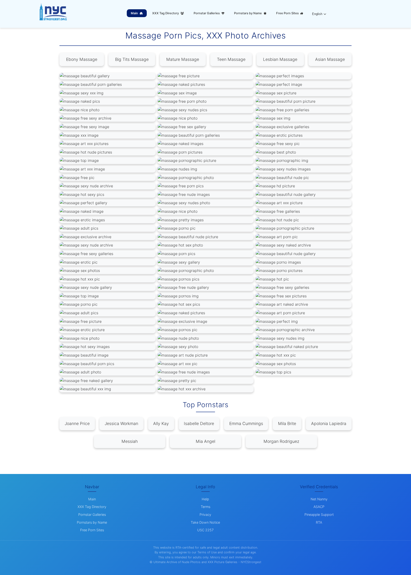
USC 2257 (205, 530)
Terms (205, 507)
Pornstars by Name (248, 13)
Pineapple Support (319, 514)
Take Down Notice (205, 522)
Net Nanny (319, 499)
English (317, 14)
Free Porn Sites (287, 13)
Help (205, 499)
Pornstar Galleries (207, 13)
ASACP (318, 507)
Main (135, 13)
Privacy (205, 514)
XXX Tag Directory (166, 13)
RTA (319, 522)
